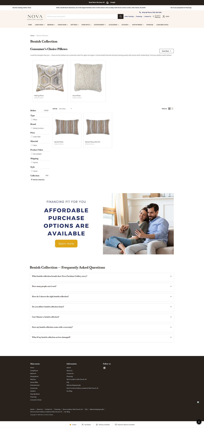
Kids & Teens (27, 8)
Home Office (85, 25)
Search (69, 368)
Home (30, 25)
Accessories (113, 25)
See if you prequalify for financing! (181, 8)
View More (165, 51)
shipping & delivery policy (136, 312)
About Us (69, 371)
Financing (139, 16)
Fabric (35, 145)
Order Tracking (129, 16)
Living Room (39, 25)
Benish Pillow (58, 142)
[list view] (172, 108)
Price (32, 132)
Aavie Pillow (77, 96)
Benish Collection (39, 180)
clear (47, 175)
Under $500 (36, 137)
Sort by (55, 108)
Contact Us (147, 16)
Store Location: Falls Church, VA (77, 379)
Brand (33, 124)
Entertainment (99, 25)
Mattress (74, 25)
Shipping (34, 158)
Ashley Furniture (38, 97)
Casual (35, 171)
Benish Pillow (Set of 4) (92, 142)
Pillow (35, 120)
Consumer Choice (162, 25)
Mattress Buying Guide (74, 385)
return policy (158, 342)
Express (35, 162)
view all (46, 110)
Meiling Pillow (39, 96)
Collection (34, 175)
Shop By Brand (137, 25)
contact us (159, 312)
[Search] (120, 16)
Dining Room (62, 25)
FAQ (68, 382)
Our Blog (69, 391)
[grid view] (169, 108)
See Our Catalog (17, 8)
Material (34, 141)
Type (32, 115)
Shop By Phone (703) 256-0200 (151, 12)
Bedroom (50, 25)
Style (32, 167)
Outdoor (125, 25)
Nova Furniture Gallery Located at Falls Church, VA (82, 388)
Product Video (36, 150)
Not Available (37, 154)
